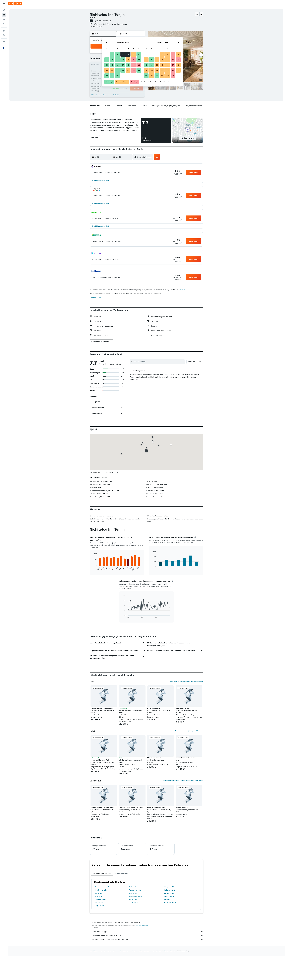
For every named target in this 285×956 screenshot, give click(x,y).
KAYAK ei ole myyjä (99, 931)
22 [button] (112, 70)
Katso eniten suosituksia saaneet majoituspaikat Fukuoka (182, 780)
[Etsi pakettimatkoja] (4, 24)
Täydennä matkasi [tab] (121, 873)
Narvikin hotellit (134, 893)
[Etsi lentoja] (4, 10)
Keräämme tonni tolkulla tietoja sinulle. (107, 935)
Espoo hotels (99, 902)
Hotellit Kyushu (156, 951)
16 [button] (117, 65)
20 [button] (139, 65)
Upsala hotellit (169, 893)
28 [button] (107, 76)
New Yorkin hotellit (135, 896)
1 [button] (162, 54)
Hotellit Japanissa (124, 951)
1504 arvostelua (105, 21)
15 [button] (112, 65)
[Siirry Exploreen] (4, 30)
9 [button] (117, 60)
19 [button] (133, 65)
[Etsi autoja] (4, 19)
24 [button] (123, 70)
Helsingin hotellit (100, 896)
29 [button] (112, 76)
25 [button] (128, 70)
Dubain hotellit (169, 896)
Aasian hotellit (111, 951)
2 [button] (117, 54)
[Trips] (4, 41)
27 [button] (139, 70)
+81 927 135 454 (96, 27)
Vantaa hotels (168, 899)
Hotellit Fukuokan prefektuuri (141, 951)
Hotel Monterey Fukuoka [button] (156, 807)
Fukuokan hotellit (169, 951)
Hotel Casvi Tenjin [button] (182, 708)
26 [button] (133, 70)
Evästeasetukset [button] (95, 297)
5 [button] (133, 54)
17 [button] (123, 65)
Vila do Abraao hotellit (102, 887)
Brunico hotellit (100, 893)
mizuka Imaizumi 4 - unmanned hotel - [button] (187, 759)
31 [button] (173, 76)
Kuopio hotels (99, 906)
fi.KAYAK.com (94, 951)
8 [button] (112, 60)
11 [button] (128, 60)
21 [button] (107, 70)
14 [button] (107, 65)
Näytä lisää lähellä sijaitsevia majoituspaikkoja (186, 681)
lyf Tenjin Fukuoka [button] (153, 708)
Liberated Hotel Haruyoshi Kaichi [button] (131, 807)
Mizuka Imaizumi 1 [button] (154, 758)
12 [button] (133, 60)
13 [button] (139, 60)
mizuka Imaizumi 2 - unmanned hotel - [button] (130, 711)
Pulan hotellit (133, 887)
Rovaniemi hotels (170, 902)
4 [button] (128, 54)
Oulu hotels (133, 899)
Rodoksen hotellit (101, 899)
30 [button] (117, 76)
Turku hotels (133, 902)
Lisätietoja (182, 290)
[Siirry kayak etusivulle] (15, 3)
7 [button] (106, 60)
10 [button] (123, 60)
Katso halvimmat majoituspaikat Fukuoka (188, 731)
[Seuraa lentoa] (4, 35)
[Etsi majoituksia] (4, 15)
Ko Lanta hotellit (169, 890)
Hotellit (102, 951)
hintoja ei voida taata (141, 925)
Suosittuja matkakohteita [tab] (102, 873)
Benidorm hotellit (101, 890)
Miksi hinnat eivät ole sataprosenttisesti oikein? (110, 939)
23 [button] (117, 70)
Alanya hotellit (169, 887)
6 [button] (138, 54)
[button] (3, 3)
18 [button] (128, 65)
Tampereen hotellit (135, 890)
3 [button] (122, 54)
